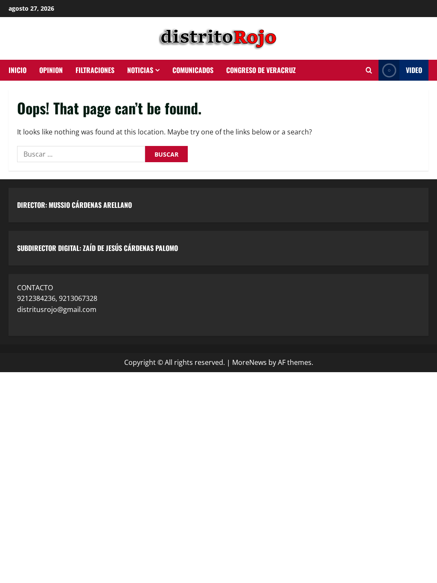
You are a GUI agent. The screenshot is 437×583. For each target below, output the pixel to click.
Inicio (17, 70)
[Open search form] (369, 70)
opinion (51, 70)
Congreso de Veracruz (261, 70)
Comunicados (192, 70)
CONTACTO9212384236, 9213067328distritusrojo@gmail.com (57, 298)
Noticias (140, 70)
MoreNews (249, 362)
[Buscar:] (81, 154)
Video (414, 70)
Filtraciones (95, 70)
